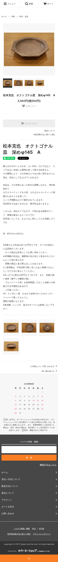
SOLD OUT (30, 123)
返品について (49, 131)
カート (50, 3)
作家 (13, 16)
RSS (34, 528)
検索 (30, 3)
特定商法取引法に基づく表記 (19, 534)
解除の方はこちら (48, 464)
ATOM (41, 528)
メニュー (11, 3)
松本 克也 (23, 16)
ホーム (4, 16)
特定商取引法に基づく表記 (44, 134)
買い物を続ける (48, 371)
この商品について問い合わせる (42, 366)
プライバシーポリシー (42, 534)
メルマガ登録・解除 (22, 528)
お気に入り (30, 106)
